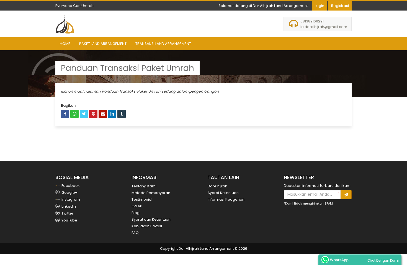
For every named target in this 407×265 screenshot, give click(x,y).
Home (65, 43)
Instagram (70, 199)
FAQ (135, 232)
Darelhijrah (217, 186)
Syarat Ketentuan (223, 192)
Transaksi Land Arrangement (163, 43)
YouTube (69, 220)
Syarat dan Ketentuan (151, 219)
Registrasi (340, 5)
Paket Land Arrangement (103, 43)
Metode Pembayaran (151, 192)
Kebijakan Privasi (147, 226)
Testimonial (142, 199)
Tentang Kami (144, 186)
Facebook (70, 185)
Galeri (137, 206)
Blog (136, 212)
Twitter (67, 213)
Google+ (69, 192)
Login (319, 5)
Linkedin (68, 206)
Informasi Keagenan (226, 199)
